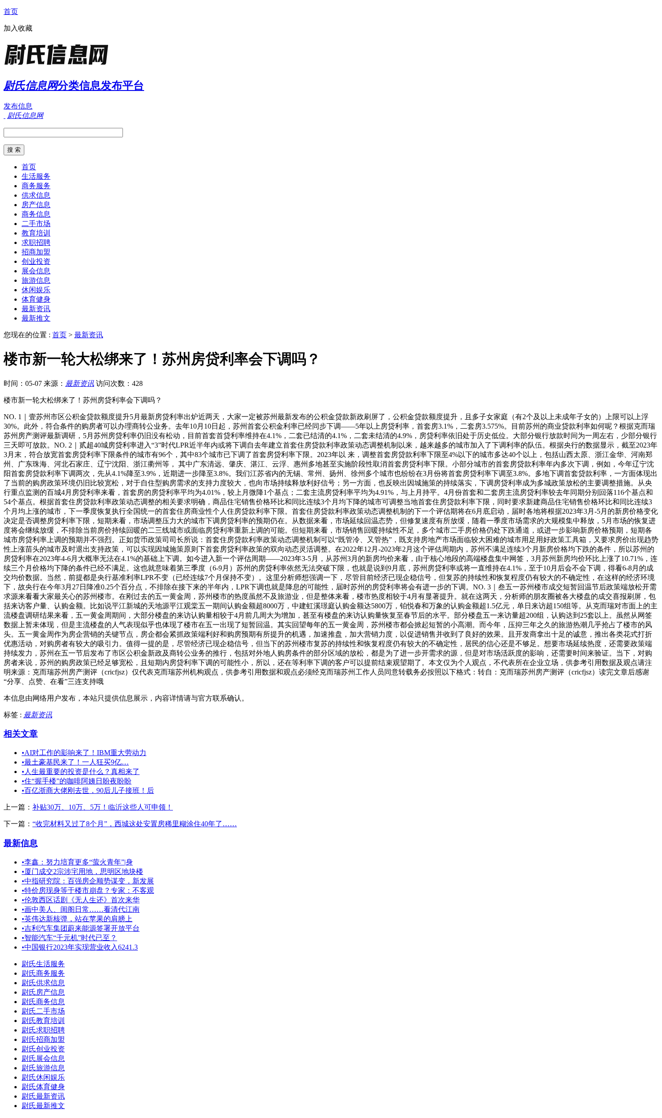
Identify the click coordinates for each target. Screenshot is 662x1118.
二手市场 (36, 223)
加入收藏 (18, 28)
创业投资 (36, 261)
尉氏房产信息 (43, 992)
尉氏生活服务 (43, 964)
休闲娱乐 (36, 290)
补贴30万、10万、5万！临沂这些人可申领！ (102, 807)
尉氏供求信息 (43, 983)
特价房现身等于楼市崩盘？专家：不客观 (88, 890)
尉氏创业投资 (43, 1049)
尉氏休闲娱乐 (43, 1077)
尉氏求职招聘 (43, 1030)
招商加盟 (36, 252)
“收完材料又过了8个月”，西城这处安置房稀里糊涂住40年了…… (134, 824)
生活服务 (36, 176)
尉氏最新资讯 (43, 1096)
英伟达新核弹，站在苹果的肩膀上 (77, 919)
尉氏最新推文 (43, 1105)
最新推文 (36, 318)
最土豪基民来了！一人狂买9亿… (75, 762)
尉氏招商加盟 (43, 1039)
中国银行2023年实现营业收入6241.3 (80, 947)
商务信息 (36, 214)
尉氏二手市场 (43, 1011)
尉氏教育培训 (43, 1020)
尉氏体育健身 (43, 1087)
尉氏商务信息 (43, 1001)
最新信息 (21, 843)
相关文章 (21, 733)
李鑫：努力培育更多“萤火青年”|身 (77, 862)
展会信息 (36, 271)
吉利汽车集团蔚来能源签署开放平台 (81, 928)
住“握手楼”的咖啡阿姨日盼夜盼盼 (76, 781)
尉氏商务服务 (43, 973)
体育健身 (36, 299)
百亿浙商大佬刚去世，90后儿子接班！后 (88, 790)
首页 (11, 11)
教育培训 (36, 233)
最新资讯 (36, 308)
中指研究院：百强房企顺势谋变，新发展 (88, 881)
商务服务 (36, 186)
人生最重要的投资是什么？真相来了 (81, 771)
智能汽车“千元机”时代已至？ (69, 937)
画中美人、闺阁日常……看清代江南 (81, 909)
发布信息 (18, 106)
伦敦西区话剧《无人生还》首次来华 (81, 900)
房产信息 (36, 204)
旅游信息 (36, 280)
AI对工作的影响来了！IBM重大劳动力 (84, 752)
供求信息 (36, 195)
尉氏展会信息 (43, 1058)
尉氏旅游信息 (43, 1068)
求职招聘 (36, 242)
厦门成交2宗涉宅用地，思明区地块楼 (82, 871)
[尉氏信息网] (60, 65)
